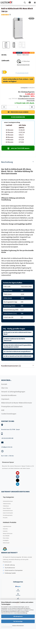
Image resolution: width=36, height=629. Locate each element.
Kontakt (4, 384)
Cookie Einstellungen (8, 414)
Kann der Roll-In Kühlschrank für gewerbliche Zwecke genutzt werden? (17, 346)
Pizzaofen (5, 517)
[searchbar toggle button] (24, 2)
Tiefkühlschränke (7, 503)
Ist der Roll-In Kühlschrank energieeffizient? (18, 351)
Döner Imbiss (6, 538)
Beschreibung (7, 162)
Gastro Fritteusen (7, 508)
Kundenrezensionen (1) (11, 365)
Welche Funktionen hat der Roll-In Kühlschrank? (14, 339)
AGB (2, 410)
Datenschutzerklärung (22, 613)
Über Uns (4, 388)
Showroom (17, 466)
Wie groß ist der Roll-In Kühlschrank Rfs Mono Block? (17, 333)
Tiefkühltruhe (6, 506)
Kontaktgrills (6, 540)
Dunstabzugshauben (7, 515)
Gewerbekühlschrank (8, 510)
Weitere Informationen (18, 625)
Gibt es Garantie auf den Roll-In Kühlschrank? (18, 356)
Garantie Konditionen (8, 395)
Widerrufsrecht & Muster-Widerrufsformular (16, 403)
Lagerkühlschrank (7, 526)
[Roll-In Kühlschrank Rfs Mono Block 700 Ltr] (18, 28)
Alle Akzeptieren (18, 616)
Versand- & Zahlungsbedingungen (13, 391)
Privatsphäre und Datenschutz (12, 406)
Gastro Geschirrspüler (8, 513)
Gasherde (5, 531)
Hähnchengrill (6, 542)
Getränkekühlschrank (8, 501)
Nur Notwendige (18, 621)
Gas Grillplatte (6, 535)
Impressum (5, 399)
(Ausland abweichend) (23, 65)
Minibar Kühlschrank (7, 533)
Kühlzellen (5, 528)
